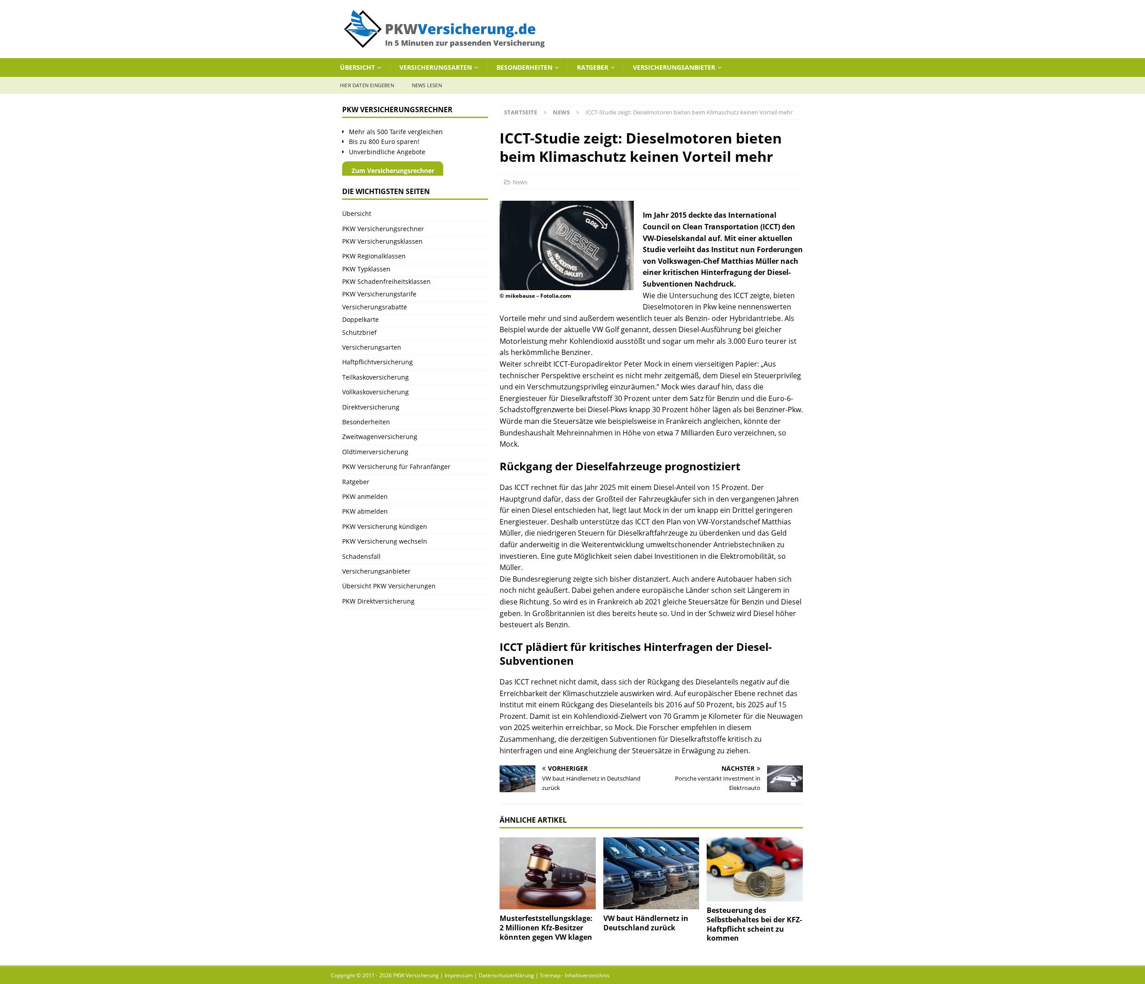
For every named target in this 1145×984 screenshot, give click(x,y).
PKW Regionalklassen (374, 256)
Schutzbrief (359, 332)
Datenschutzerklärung (506, 975)
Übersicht (357, 67)
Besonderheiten (524, 67)
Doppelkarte (360, 319)
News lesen (427, 85)
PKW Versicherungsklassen (382, 241)
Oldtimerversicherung (375, 452)
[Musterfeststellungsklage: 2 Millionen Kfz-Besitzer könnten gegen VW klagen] (548, 873)
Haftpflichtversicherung (377, 362)
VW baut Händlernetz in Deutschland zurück (645, 923)
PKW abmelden (365, 511)
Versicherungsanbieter (674, 67)
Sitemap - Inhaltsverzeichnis (575, 975)
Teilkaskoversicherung (375, 377)
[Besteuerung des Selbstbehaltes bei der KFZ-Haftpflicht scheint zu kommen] (755, 869)
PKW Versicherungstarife (379, 294)
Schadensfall (361, 556)
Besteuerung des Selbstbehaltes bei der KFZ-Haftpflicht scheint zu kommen (754, 924)
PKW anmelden (365, 496)
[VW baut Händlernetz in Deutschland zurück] (651, 873)
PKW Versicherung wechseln (384, 541)
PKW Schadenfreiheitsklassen (386, 281)
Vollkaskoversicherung (375, 392)
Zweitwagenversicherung (379, 436)
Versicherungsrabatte (374, 307)
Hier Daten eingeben (367, 85)
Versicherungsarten (435, 67)
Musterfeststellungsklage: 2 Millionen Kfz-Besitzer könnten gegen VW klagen (546, 927)
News (520, 182)
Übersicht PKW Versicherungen (389, 586)
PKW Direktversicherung (378, 601)
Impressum (459, 975)
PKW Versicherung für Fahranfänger (396, 466)
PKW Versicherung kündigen (384, 526)
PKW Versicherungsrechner (383, 228)
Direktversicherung (370, 407)
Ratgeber (592, 67)
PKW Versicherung (416, 975)
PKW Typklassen (366, 269)
